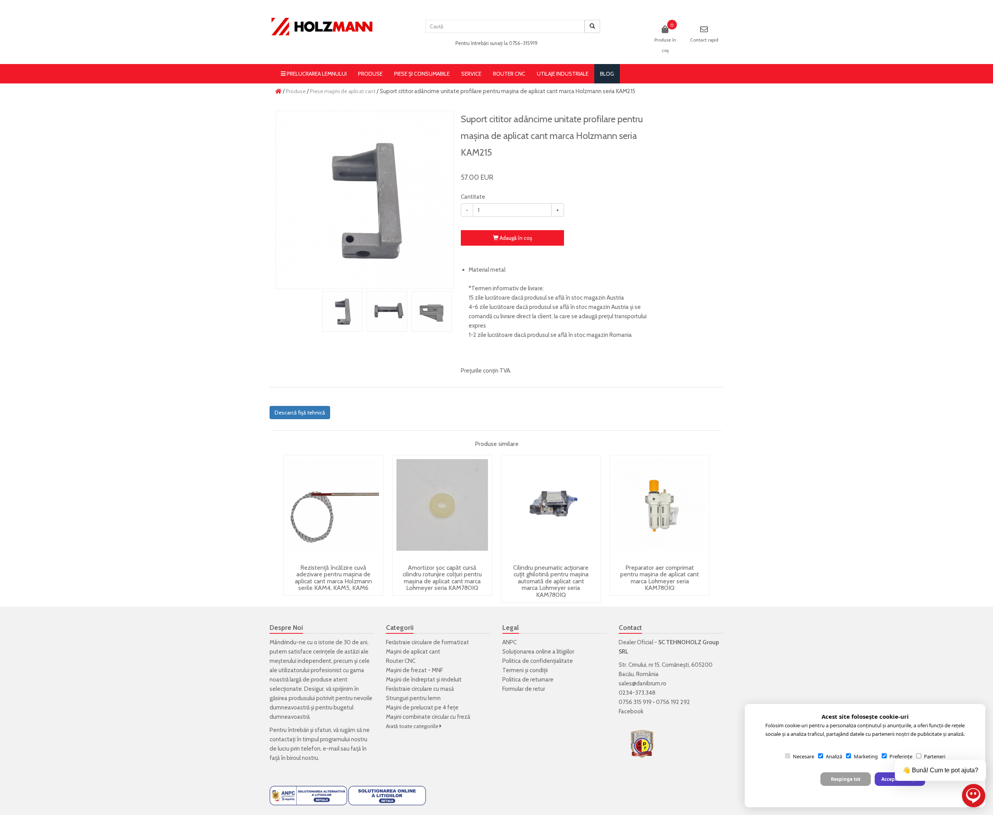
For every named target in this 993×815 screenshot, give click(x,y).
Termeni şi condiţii (525, 670)
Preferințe (900, 756)
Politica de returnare (528, 679)
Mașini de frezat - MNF (414, 670)
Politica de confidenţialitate (537, 660)
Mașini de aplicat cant (413, 651)
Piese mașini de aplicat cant (342, 91)
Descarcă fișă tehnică (300, 412)
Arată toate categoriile (412, 726)
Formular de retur (523, 688)
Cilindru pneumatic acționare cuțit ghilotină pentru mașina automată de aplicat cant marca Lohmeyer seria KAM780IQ (550, 581)
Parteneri (934, 756)
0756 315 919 (635, 702)
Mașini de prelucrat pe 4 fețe (422, 707)
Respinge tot (845, 779)
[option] (364, 200)
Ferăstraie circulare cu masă (420, 688)
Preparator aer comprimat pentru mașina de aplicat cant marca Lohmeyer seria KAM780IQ (659, 578)
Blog (607, 73)
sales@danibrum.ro (642, 683)
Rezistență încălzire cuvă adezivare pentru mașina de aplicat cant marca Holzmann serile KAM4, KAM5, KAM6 (333, 578)
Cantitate (473, 196)
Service (471, 73)
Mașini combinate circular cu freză (428, 716)
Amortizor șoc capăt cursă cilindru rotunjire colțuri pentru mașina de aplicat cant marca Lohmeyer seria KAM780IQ (442, 578)
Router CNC (509, 73)
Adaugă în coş (515, 237)
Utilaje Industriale (562, 73)
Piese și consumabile (422, 73)
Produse (370, 73)
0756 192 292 (673, 702)
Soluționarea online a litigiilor (538, 651)
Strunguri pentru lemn (413, 698)
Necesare (803, 756)
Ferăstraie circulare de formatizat (427, 642)
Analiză (834, 756)
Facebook (631, 711)
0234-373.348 (637, 692)
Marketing (866, 756)
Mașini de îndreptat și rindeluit (424, 679)
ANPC (509, 642)
